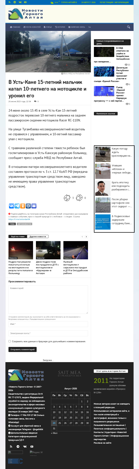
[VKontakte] (20, 2)
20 (71, 417)
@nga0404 (38, 429)
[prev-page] (82, 236)
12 (65, 412)
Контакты (98, 432)
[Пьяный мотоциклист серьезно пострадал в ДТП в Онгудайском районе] (75, 250)
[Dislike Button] (79, 198)
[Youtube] (25, 2)
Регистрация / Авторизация (114, 2)
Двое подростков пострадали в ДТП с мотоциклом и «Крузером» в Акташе (47, 267)
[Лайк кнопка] (67, 198)
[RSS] (9, 2)
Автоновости (24, 224)
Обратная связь (77, 27)
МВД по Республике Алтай (79, 73)
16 (87, 412)
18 (59, 417)
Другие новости (37, 236)
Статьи (48, 27)
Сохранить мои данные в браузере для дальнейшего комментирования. (49, 341)
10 (54, 412)
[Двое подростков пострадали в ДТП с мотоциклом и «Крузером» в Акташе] (48, 250)
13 (71, 412)
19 (65, 417)
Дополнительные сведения (24, 433)
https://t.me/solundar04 (19, 219)
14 (76, 412)
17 (54, 417)
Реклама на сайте (102, 443)
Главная (16, 27)
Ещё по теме (17, 236)
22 (82, 417)
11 (59, 412)
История (61, 27)
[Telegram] (15, 2)
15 (82, 412)
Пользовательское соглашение (109, 425)
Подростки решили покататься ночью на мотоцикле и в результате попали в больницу (20, 267)
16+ (89, 27)
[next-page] (86, 236)
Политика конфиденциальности (109, 428)
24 (54, 423)
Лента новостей (33, 27)
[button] (128, 27)
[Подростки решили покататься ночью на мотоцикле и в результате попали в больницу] (20, 250)
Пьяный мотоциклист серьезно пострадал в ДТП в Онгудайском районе (75, 267)
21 (76, 417)
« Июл (54, 433)
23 (87, 417)
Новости (13, 258)
